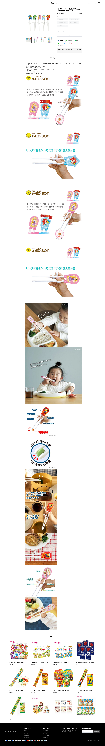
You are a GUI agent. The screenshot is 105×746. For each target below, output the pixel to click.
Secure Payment (27, 733)
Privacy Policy (27, 735)
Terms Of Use (27, 728)
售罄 (69, 35)
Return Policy (26, 732)
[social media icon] (5, 731)
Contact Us (26, 737)
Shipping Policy (27, 730)
